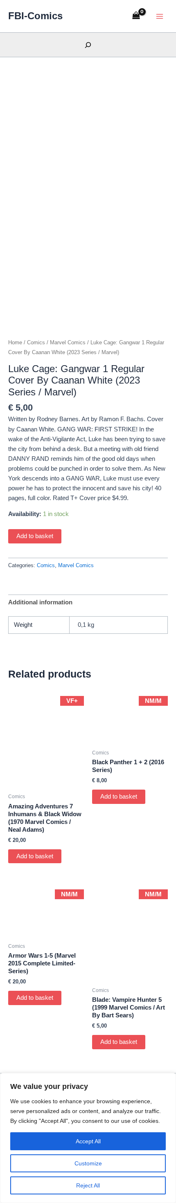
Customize (88, 1163)
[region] (88, 1138)
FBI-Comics (35, 16)
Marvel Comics (68, 342)
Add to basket (34, 536)
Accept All (88, 1141)
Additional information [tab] (40, 602)
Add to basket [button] (34, 856)
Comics (36, 342)
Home (15, 342)
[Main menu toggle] (159, 16)
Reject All (88, 1185)
